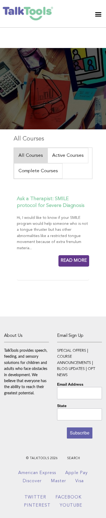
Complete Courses (38, 171)
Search (73, 458)
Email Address (70, 384)
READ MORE (74, 260)
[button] (98, 14)
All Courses (30, 155)
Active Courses (68, 155)
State (62, 406)
